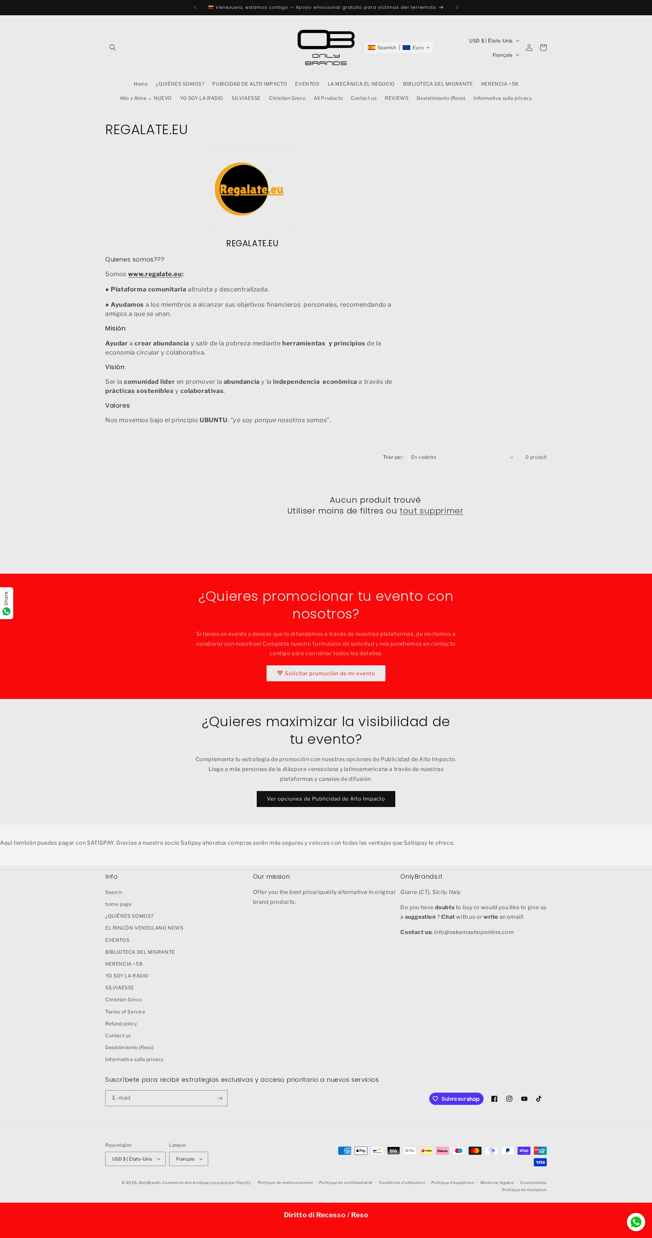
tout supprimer (431, 510)
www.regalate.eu (155, 273)
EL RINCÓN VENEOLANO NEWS (144, 928)
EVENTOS (117, 940)
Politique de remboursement (285, 1182)
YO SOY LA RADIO (127, 976)
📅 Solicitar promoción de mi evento (326, 673)
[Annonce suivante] (457, 7)
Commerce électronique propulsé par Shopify (206, 1182)
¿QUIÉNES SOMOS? (129, 916)
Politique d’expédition (452, 1182)
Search (113, 892)
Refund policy (121, 1023)
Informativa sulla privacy (134, 1059)
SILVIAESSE (119, 987)
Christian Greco (123, 999)
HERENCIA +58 (123, 964)
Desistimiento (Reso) (129, 1047)
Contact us (118, 1035)
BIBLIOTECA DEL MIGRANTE (140, 952)
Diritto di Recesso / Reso (326, 1215)
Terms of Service (125, 1012)
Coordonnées (533, 1182)
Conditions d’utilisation (402, 1182)
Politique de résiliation (524, 1189)
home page (118, 904)
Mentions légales (497, 1182)
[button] (112, 47)
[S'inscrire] (219, 1098)
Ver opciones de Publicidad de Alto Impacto (326, 799)
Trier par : (393, 457)
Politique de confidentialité (346, 1182)
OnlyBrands (150, 1182)
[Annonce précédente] (194, 7)
